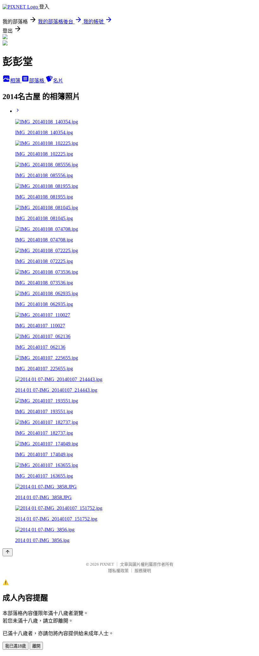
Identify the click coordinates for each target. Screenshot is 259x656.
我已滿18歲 (15, 646)
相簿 (15, 80)
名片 (58, 80)
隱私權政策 (118, 570)
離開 (36, 646)
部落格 (37, 80)
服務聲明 (143, 570)
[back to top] (8, 552)
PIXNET (107, 564)
